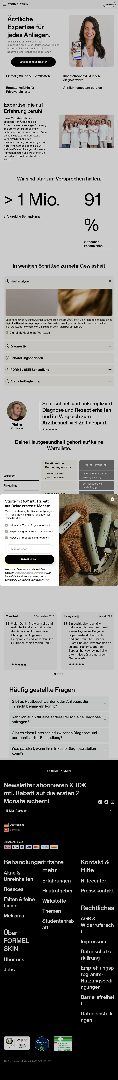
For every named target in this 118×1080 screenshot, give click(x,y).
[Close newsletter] (112, 499)
